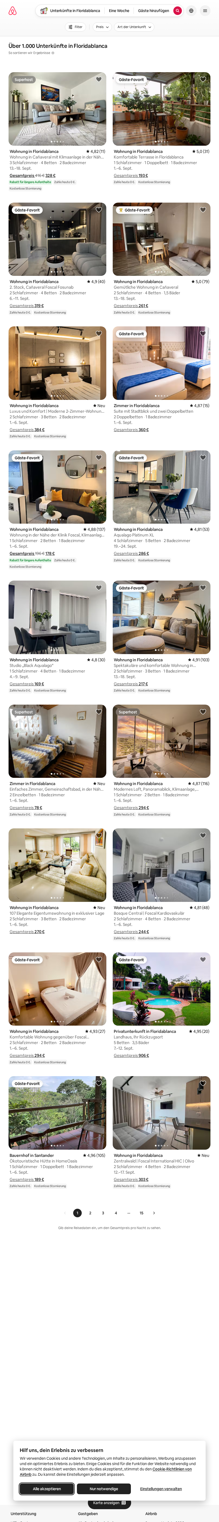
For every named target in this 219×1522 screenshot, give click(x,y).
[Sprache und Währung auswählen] (191, 10)
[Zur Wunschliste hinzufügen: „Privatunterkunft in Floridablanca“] (203, 959)
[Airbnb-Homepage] (13, 10)
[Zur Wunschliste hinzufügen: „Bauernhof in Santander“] (99, 1083)
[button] (22, 175)
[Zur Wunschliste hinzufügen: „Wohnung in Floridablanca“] (99, 79)
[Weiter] (153, 1213)
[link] (65, 1213)
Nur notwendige (104, 1488)
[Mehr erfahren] (52, 53)
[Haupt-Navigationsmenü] (205, 10)
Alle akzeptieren (47, 1488)
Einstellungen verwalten (161, 1488)
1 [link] (77, 1213)
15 (141, 1213)
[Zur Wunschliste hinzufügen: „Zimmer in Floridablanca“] (203, 333)
